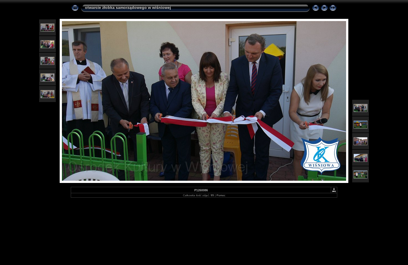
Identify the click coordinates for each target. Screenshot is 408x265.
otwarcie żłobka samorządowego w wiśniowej (128, 7)
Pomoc (220, 195)
